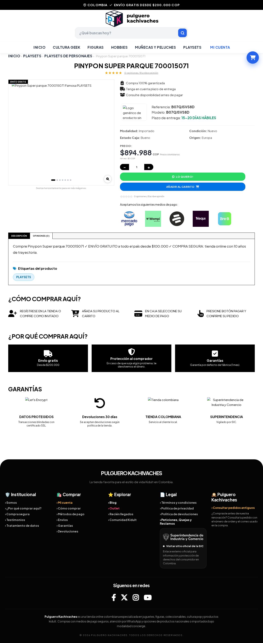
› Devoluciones (67, 531)
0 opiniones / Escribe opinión (141, 72)
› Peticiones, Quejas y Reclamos (176, 521)
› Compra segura (17, 514)
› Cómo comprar (69, 508)
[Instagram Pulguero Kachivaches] (136, 597)
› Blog (112, 502)
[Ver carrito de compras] (253, 57)
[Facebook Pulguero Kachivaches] (114, 597)
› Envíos (62, 520)
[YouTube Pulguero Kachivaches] (148, 597)
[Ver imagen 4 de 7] (62, 180)
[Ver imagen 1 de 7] (53, 180)
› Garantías (65, 525)
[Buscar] (182, 33)
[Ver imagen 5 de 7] (65, 180)
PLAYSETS (192, 47)
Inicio (39, 47)
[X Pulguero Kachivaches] (124, 597)
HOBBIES (119, 47)
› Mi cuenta (65, 502)
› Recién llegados (120, 514)
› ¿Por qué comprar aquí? (23, 508)
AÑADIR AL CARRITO (180, 186)
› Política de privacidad (177, 508)
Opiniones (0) (41, 236)
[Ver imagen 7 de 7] (70, 180)
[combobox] (131, 32)
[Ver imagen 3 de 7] (60, 180)
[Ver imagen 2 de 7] (57, 180)
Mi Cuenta (220, 47)
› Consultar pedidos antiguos (233, 507)
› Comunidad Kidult (122, 520)
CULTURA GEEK (66, 47)
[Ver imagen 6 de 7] (68, 180)
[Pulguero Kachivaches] (131, 19)
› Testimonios (15, 520)
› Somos (11, 502)
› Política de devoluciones (179, 514)
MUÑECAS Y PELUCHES (155, 47)
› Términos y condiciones (178, 502)
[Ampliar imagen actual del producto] (108, 179)
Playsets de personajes (68, 56)
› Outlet (114, 508)
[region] (61, 132)
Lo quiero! (184, 176)
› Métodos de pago (70, 514)
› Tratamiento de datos (22, 525)
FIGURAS (96, 47)
